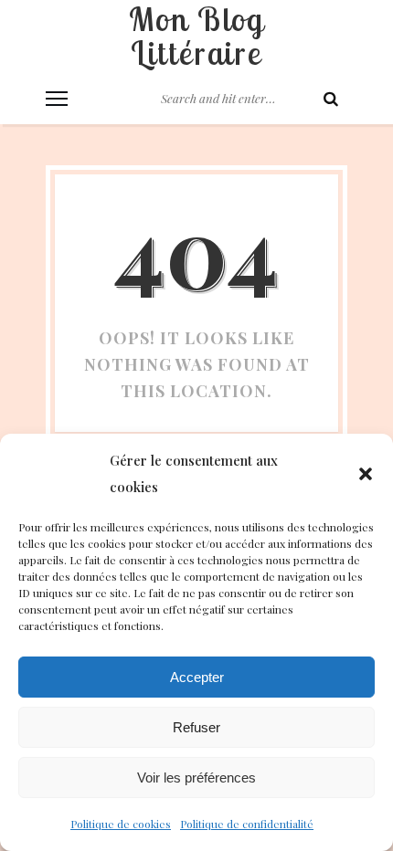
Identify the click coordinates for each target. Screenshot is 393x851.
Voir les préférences (196, 777)
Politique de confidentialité (246, 823)
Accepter (197, 677)
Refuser (196, 727)
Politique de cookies (120, 823)
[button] (365, 474)
